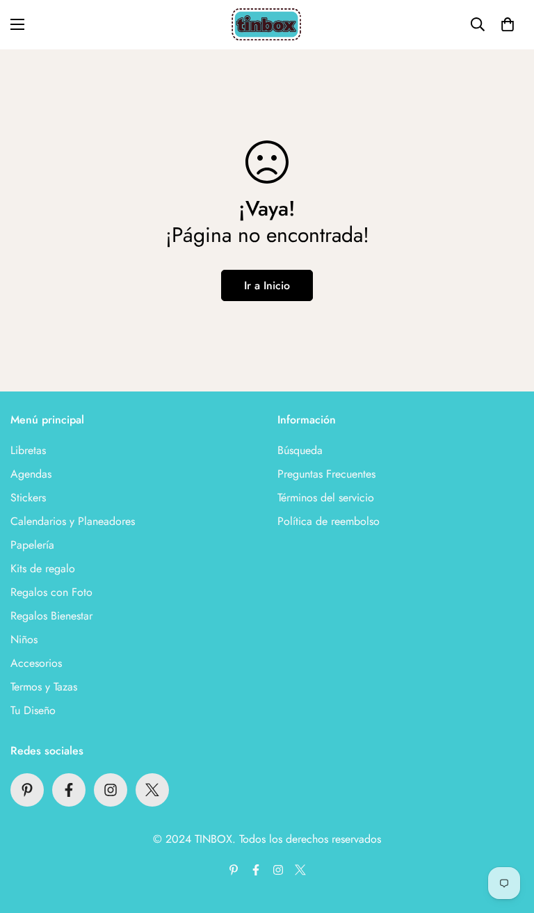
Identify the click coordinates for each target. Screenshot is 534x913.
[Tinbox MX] (267, 24)
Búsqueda (300, 450)
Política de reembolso (328, 521)
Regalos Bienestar (51, 616)
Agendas (30, 474)
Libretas (28, 450)
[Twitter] (152, 790)
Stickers (28, 498)
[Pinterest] (27, 790)
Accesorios (36, 663)
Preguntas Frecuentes (326, 474)
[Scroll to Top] (507, 837)
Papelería (32, 545)
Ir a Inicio (267, 285)
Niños (24, 639)
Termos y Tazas (43, 687)
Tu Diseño (33, 710)
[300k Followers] (69, 790)
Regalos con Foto (51, 592)
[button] (508, 24)
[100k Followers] (110, 790)
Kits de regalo (42, 568)
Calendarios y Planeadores (72, 521)
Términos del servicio (325, 498)
